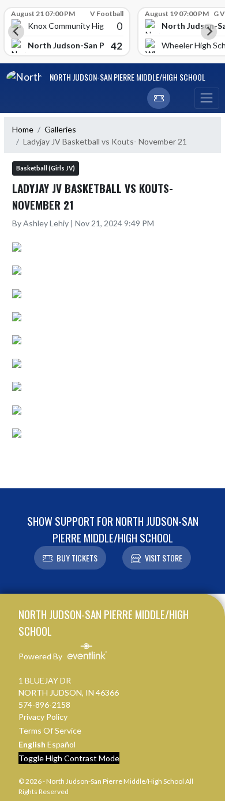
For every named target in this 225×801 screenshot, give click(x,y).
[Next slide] (209, 32)
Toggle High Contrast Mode (68, 758)
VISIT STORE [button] (163, 558)
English (32, 744)
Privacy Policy (43, 717)
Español (61, 744)
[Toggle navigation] (206, 98)
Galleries (60, 129)
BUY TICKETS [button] (77, 558)
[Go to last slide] (16, 32)
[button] (158, 98)
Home (22, 129)
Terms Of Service (49, 730)
